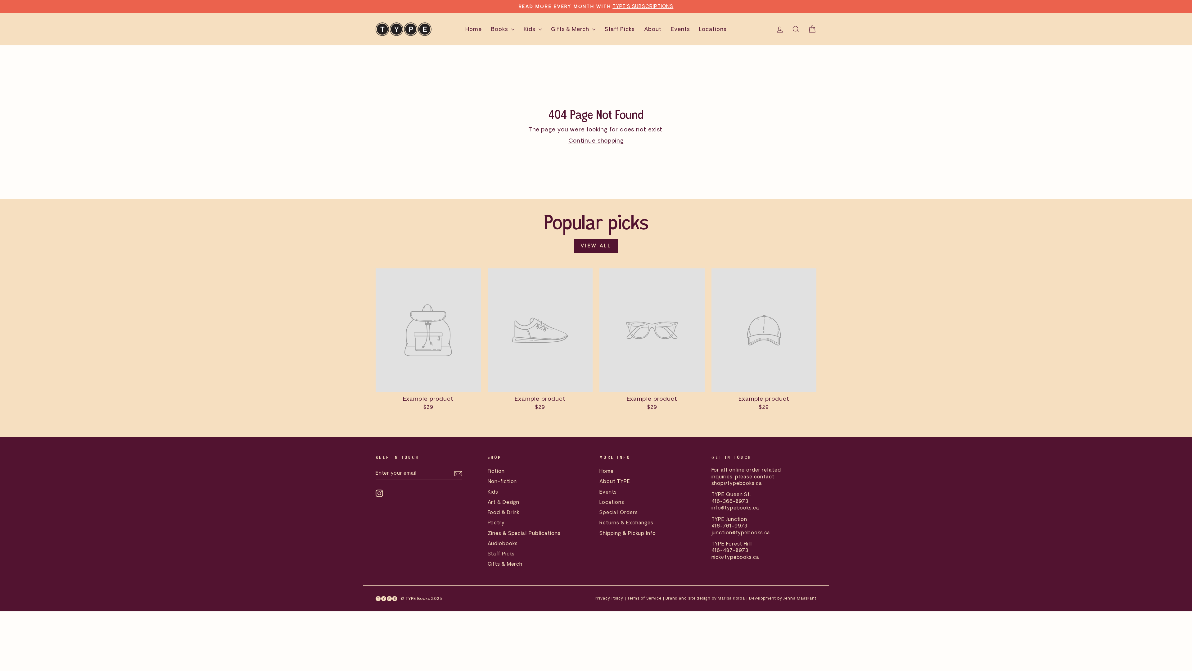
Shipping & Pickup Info (627, 533)
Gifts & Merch (571, 29)
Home (473, 29)
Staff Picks (620, 29)
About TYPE (614, 481)
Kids (530, 29)
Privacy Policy (609, 598)
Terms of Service (644, 598)
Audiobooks (503, 543)
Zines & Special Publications (524, 533)
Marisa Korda (731, 598)
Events (680, 29)
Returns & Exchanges (626, 522)
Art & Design (504, 502)
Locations (712, 29)
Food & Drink (504, 512)
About (653, 29)
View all (596, 245)
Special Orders (618, 512)
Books (500, 29)
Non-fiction (502, 481)
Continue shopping (596, 140)
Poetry (496, 522)
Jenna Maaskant (799, 598)
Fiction (496, 471)
